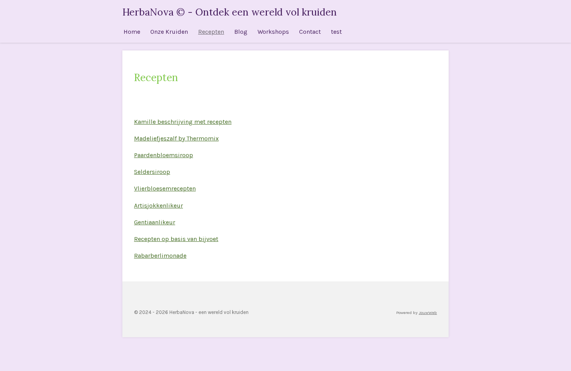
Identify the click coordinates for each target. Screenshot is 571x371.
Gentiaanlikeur (154, 222)
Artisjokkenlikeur (158, 205)
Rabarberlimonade (160, 255)
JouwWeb (428, 312)
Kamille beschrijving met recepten (183, 121)
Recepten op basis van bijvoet (176, 239)
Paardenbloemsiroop (163, 155)
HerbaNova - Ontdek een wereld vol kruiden (229, 12)
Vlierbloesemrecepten (165, 188)
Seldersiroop (152, 171)
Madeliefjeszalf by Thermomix (176, 138)
